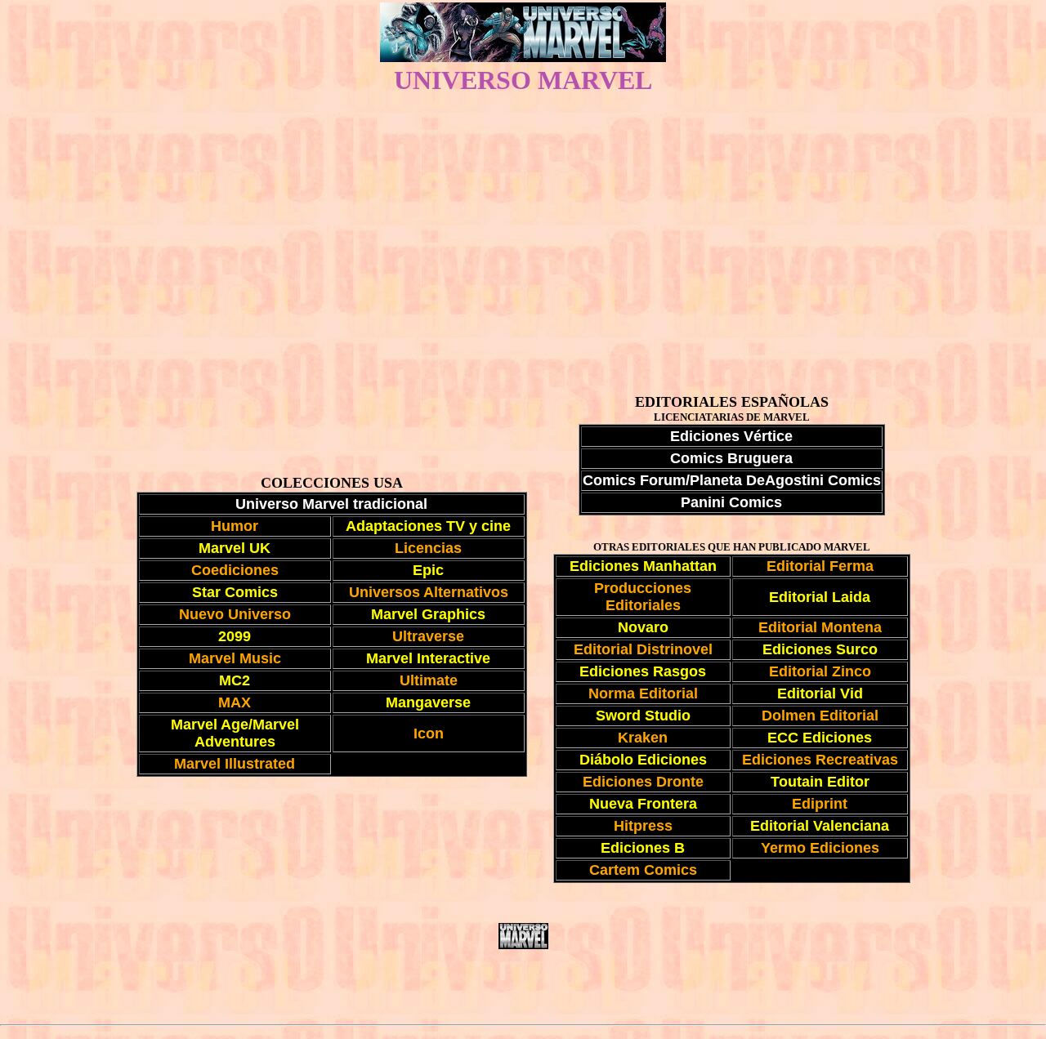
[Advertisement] (523, 220)
